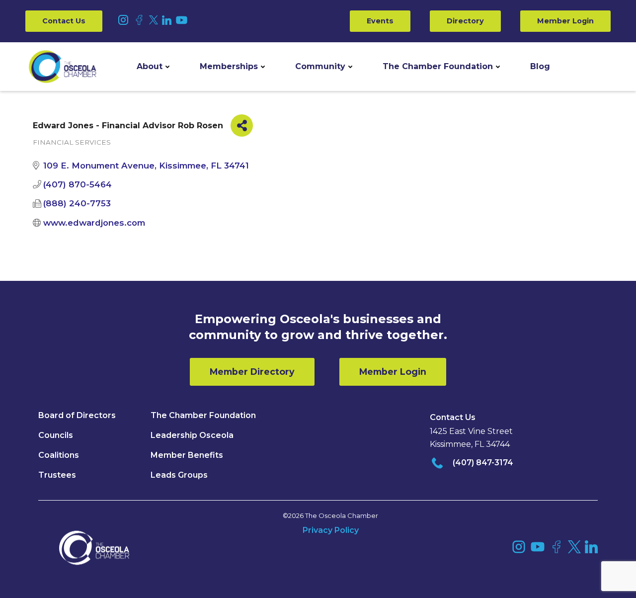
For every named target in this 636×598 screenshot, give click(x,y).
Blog (540, 66)
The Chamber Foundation (438, 66)
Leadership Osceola (192, 435)
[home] (62, 66)
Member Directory (252, 371)
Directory (465, 20)
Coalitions (58, 455)
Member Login (565, 20)
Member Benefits (187, 455)
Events (380, 20)
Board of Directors (77, 415)
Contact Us (63, 20)
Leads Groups (179, 475)
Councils (55, 435)
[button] (153, 66)
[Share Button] (242, 125)
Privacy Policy (331, 530)
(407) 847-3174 (483, 462)
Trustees (57, 475)
